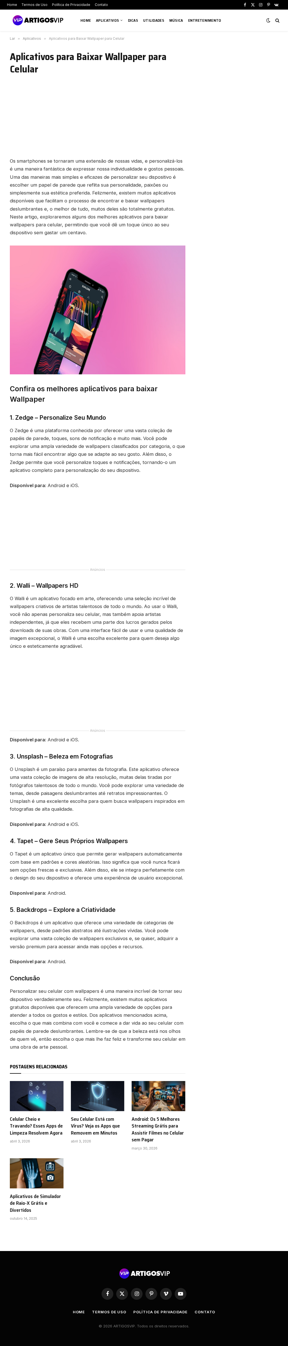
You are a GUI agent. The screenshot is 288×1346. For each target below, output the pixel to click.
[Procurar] (277, 20)
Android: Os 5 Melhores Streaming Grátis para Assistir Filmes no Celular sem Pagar (158, 1129)
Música (176, 20)
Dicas (133, 20)
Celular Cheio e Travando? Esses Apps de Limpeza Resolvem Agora (36, 1126)
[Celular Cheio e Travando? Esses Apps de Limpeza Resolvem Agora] (37, 1096)
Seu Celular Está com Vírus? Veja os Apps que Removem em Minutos (95, 1126)
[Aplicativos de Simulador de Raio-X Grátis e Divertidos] (37, 1173)
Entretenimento (204, 20)
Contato (101, 5)
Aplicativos (107, 20)
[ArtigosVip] (38, 20)
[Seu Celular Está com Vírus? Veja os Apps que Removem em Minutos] (98, 1096)
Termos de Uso (34, 5)
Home (12, 5)
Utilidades (153, 20)
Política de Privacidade (71, 5)
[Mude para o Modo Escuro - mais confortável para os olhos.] (268, 20)
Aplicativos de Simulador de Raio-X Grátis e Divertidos (35, 1203)
